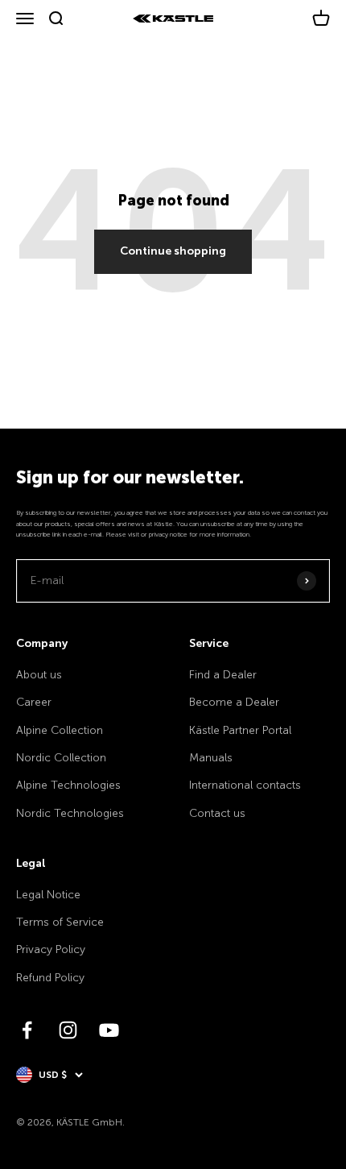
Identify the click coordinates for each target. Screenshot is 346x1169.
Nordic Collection (61, 758)
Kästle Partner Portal (240, 730)
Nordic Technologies (70, 813)
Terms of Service (60, 922)
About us (39, 675)
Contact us (217, 813)
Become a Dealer (234, 702)
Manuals (211, 758)
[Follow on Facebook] (27, 1030)
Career (33, 702)
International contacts (245, 785)
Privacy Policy (50, 949)
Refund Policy (50, 978)
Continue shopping (173, 251)
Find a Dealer (223, 675)
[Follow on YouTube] (109, 1030)
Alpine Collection (59, 730)
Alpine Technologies (68, 785)
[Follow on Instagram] (68, 1030)
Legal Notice (48, 895)
